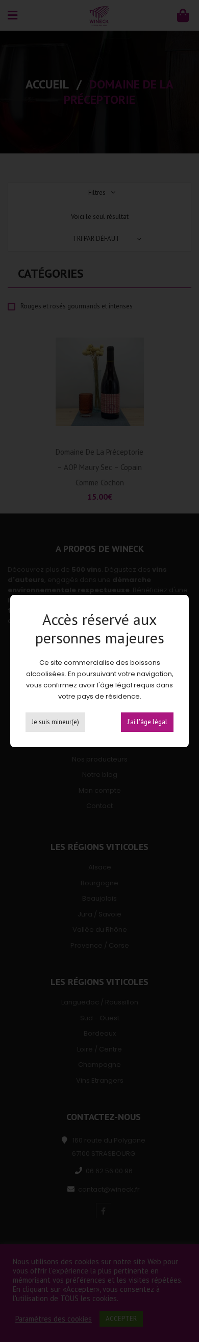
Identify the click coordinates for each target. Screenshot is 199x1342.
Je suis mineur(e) (55, 722)
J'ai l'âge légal (147, 722)
